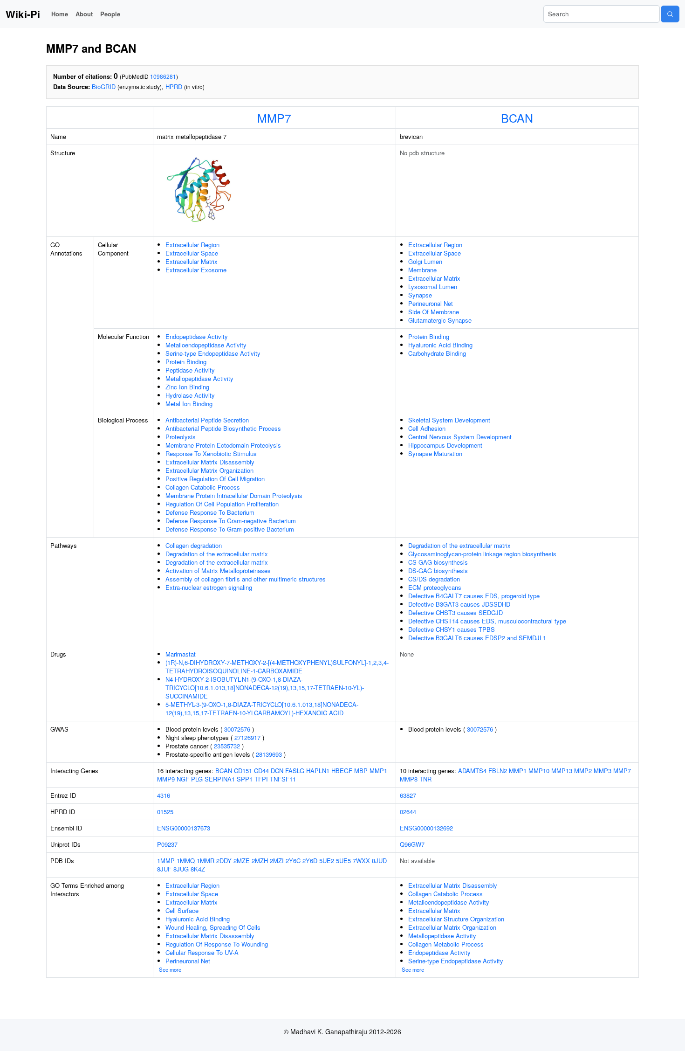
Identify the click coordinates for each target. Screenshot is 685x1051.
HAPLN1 (317, 770)
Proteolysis (180, 436)
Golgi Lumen (425, 261)
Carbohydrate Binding (437, 353)
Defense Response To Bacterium (209, 512)
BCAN (517, 117)
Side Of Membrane (433, 311)
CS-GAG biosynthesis (438, 562)
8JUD (379, 860)
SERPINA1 (220, 778)
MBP (361, 770)
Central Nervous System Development (460, 436)
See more (170, 969)
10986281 (163, 76)
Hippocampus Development (445, 445)
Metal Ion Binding (188, 403)
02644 (408, 811)
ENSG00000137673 (183, 827)
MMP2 (583, 770)
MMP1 (378, 770)
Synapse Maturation (435, 453)
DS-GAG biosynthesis (438, 570)
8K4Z (198, 868)
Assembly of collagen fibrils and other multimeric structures (245, 578)
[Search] (670, 14)
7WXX (361, 860)
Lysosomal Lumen (432, 286)
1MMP (166, 860)
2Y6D (309, 860)
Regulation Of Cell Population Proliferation (222, 503)
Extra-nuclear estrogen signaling (208, 587)
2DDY (224, 860)
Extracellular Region (192, 244)
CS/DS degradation (434, 578)
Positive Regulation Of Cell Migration (215, 478)
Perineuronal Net (430, 303)
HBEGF (341, 770)
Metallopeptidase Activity (199, 378)
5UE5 (343, 860)
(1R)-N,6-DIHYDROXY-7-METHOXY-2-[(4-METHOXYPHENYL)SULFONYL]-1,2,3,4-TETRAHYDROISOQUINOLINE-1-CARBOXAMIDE (277, 666)
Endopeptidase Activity (196, 336)
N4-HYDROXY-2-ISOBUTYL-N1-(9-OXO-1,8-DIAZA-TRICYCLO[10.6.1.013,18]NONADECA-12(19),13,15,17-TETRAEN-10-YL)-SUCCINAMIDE (264, 687)
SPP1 (245, 778)
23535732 (227, 745)
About (84, 13)
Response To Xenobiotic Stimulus (211, 453)
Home (59, 13)
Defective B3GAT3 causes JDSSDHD (459, 604)
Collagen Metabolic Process (446, 944)
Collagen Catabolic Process (202, 487)
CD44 (261, 770)
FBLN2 (497, 770)
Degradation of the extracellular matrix (216, 553)
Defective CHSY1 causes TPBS (451, 629)
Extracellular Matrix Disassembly (209, 461)
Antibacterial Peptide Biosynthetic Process (223, 428)
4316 (163, 795)
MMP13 (561, 770)
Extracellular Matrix (191, 261)
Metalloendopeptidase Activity (206, 344)
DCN (277, 770)
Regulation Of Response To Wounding (216, 944)
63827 (408, 795)
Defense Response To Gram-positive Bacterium (229, 529)
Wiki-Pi (23, 14)
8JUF (164, 868)
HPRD (173, 86)
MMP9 (166, 778)
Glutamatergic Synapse (440, 320)
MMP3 (602, 770)
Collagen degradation (193, 545)
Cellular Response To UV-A (202, 952)
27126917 (247, 737)
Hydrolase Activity (190, 395)
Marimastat (180, 654)
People (110, 13)
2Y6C (293, 860)
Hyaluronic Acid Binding (440, 344)
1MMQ (186, 860)
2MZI (277, 860)
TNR (425, 778)
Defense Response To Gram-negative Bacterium (230, 520)
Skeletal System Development (449, 419)
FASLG (294, 770)
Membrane (422, 269)
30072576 (237, 729)
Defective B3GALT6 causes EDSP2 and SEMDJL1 (477, 637)
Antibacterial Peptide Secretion (207, 419)
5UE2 (326, 860)
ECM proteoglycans (434, 587)
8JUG (181, 868)
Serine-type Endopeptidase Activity (212, 353)
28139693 (269, 754)
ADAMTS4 (472, 770)
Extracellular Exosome (195, 269)
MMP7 (274, 117)
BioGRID (104, 86)
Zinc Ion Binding (187, 386)
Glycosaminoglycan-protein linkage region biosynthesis (482, 553)
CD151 (243, 770)
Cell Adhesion (426, 428)
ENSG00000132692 (426, 827)
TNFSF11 (283, 778)
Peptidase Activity (190, 370)
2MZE (241, 860)
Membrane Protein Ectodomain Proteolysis (223, 445)
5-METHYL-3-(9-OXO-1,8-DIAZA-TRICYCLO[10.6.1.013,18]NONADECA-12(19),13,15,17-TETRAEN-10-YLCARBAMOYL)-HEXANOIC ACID (261, 708)
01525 (165, 811)
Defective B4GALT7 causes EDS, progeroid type (474, 595)
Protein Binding (185, 361)
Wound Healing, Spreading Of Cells (212, 927)
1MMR (205, 860)
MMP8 (409, 778)
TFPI (261, 778)
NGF (183, 778)
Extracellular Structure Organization (456, 918)
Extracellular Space (191, 253)
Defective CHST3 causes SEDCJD (455, 612)
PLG (197, 778)
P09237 (167, 844)
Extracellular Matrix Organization (209, 470)
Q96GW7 (412, 844)
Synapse (420, 294)
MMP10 (538, 770)
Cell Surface (182, 910)
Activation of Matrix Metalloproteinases (218, 570)
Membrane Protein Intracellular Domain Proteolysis (233, 495)
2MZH (260, 860)
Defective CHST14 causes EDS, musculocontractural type (487, 620)
